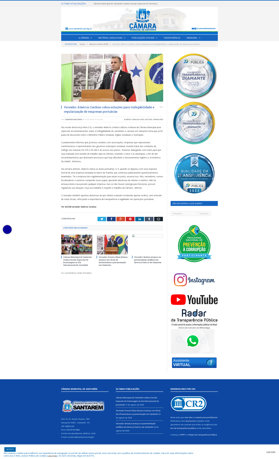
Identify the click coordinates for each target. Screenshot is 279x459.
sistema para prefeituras (206, 417)
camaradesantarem (73, 119)
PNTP (182, 434)
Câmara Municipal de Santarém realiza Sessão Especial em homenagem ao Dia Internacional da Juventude (77, 261)
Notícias (148, 119)
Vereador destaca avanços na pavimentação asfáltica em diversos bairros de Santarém (147, 260)
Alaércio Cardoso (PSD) (134, 119)
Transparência (172, 37)
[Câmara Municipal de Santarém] (139, 20)
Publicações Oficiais (143, 37)
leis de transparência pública (183, 428)
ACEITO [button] (10, 449)
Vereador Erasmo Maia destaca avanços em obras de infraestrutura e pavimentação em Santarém (126, 3)
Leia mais (52, 455)
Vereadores (158, 119)
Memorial (192, 37)
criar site (188, 417)
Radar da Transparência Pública (203, 434)
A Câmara (84, 37)
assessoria (190, 421)
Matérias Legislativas (110, 37)
